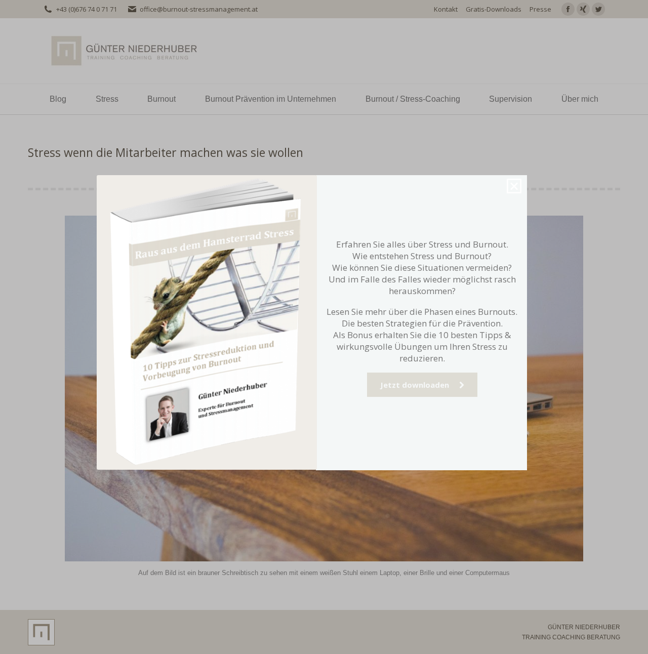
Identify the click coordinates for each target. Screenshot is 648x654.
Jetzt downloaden (419, 403)
